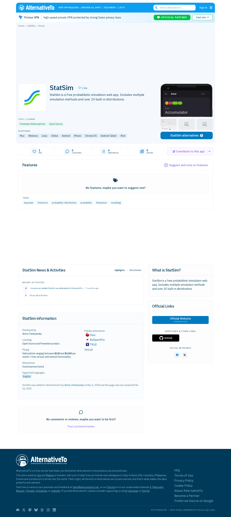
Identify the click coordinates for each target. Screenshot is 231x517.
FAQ (177, 470)
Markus (50, 475)
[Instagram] (48, 510)
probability (86, 202)
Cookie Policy (183, 486)
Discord (111, 487)
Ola (39, 475)
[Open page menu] (211, 7)
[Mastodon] (30, 510)
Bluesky (20, 490)
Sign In (203, 7)
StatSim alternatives (184, 135)
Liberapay (133, 490)
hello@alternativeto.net (86, 487)
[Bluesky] (36, 510)
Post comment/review (81, 426)
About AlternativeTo (188, 491)
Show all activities (39, 295)
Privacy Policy (183, 480)
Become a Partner (187, 496)
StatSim (52, 288)
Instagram (41, 490)
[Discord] (17, 510)
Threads (30, 490)
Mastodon (157, 487)
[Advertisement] (115, 54)
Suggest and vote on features (188, 165)
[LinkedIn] (54, 510)
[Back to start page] (37, 8)
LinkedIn (55, 490)
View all (88, 349)
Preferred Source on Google (193, 501)
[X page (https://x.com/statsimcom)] (185, 355)
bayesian (28, 202)
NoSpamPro (77, 288)
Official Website (180, 320)
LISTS (122, 8)
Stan (92, 335)
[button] (83, 88)
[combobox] (174, 7)
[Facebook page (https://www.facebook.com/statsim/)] (177, 355)
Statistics (43, 202)
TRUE (93, 344)
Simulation (101, 202)
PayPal (145, 490)
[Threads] (42, 510)
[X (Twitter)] (24, 510)
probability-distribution (64, 202)
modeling (116, 202)
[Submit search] (156, 7)
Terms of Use (183, 475)
